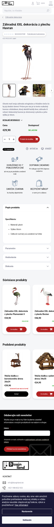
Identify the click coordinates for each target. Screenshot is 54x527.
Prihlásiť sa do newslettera (16, 449)
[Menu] (50, 3)
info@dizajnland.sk (16, 483)
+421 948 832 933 (15, 488)
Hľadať (48, 11)
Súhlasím (27, 520)
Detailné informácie (11, 120)
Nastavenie (27, 511)
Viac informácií (21, 505)
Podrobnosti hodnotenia (36, 34)
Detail (16, 394)
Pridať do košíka (26, 139)
